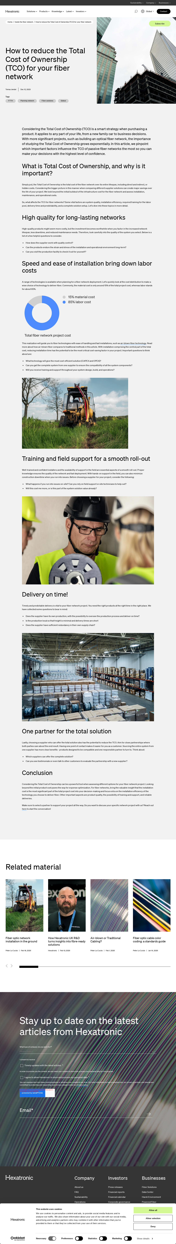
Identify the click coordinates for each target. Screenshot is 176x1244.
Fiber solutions (47, 101)
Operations (80, 1201)
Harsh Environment (151, 1197)
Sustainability (81, 1197)
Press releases (115, 1187)
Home (10, 22)
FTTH (10, 101)
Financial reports (116, 1192)
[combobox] (87, 1051)
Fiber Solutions (149, 1187)
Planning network (27, 101)
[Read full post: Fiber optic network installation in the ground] (24, 915)
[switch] (79, 1238)
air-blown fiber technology (133, 343)
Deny (153, 1226)
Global (63, 101)
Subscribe (159, 23)
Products (43, 11)
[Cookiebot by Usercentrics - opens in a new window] (18, 1239)
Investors (80, 11)
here (24, 808)
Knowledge (57, 11)
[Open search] (136, 11)
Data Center (147, 1192)
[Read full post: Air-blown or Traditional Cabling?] (109, 915)
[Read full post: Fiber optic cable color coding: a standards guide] (152, 915)
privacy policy (82, 1085)
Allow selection (153, 1218)
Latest (69, 11)
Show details (143, 1238)
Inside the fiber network (24, 22)
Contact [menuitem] (163, 11)
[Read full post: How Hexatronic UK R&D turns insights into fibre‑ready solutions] (67, 915)
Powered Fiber (149, 1201)
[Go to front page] (12, 11)
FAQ (77, 1192)
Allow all (153, 1210)
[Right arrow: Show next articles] (13, 966)
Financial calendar (117, 1197)
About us (79, 1187)
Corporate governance (119, 1201)
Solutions (31, 11)
